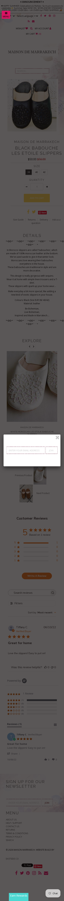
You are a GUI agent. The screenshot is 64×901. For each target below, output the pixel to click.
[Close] (57, 437)
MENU (6, 16)
